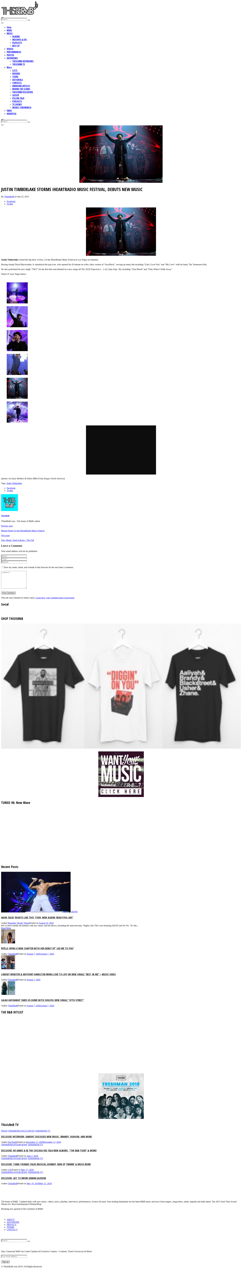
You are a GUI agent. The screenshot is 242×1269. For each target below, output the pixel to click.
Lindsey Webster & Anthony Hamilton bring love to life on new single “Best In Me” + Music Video (58, 974)
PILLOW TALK (18, 98)
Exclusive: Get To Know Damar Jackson (23, 1178)
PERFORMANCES (14, 51)
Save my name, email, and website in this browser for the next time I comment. (39, 567)
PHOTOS (10, 55)
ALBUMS (16, 36)
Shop (9, 27)
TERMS (10, 1227)
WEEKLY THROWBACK (21, 107)
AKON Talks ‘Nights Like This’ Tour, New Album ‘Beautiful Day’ (37, 917)
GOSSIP (15, 95)
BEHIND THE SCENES (21, 88)
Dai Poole (12, 1142)
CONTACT (12, 1229)
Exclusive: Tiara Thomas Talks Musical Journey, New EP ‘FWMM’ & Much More (46, 1164)
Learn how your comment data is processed (55, 598)
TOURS (15, 76)
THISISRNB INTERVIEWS (23, 61)
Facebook (11, 201)
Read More (6, 928)
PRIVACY (12, 1224)
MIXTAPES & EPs (19, 39)
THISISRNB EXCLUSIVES (22, 92)
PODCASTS (17, 101)
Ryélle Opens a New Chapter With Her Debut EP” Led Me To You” (37, 948)
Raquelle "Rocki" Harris (19, 923)
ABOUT (11, 1219)
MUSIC (10, 33)
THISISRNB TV (18, 64)
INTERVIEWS (12, 58)
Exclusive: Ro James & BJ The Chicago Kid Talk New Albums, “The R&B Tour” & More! (49, 1150)
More (9, 67)
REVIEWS (16, 73)
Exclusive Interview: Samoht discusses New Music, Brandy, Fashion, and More (46, 1136)
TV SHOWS (17, 104)
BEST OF (16, 45)
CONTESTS (17, 82)
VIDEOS (10, 48)
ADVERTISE (11, 113)
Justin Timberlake (14, 483)
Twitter (10, 204)
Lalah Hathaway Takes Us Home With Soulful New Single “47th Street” (42, 1000)
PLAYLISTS (17, 42)
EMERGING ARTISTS (21, 85)
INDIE (9, 110)
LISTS (14, 70)
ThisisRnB (9, 196)
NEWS (9, 30)
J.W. (10, 1170)
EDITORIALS (17, 79)
